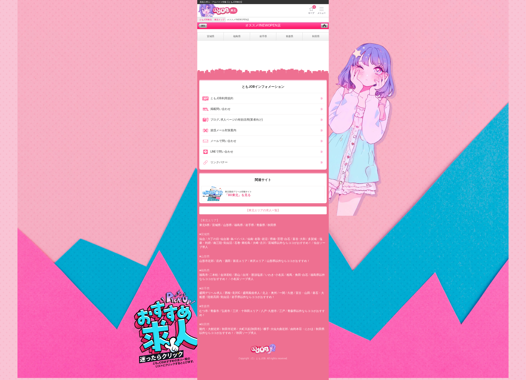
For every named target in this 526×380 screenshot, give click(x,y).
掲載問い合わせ (220, 109)
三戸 (282, 311)
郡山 (237, 274)
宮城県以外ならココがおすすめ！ (289, 242)
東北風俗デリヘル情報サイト (238, 194)
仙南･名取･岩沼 (257, 239)
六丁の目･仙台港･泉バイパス (226, 239)
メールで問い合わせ (223, 141)
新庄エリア (240, 260)
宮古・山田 (303, 292)
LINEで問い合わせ (221, 151)
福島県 (238, 225)
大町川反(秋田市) (250, 329)
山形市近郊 (206, 260)
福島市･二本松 (208, 274)
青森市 (214, 311)
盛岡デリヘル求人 (210, 292)
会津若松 (226, 274)
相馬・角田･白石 (297, 274)
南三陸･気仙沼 (222, 242)
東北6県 (204, 225)
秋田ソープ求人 (246, 332)
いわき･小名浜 (274, 274)
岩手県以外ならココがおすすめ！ (253, 297)
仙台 (202, 239)
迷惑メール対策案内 (223, 130)
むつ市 (203, 311)
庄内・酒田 (223, 260)
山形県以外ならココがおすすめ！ (288, 260)
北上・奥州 (269, 292)
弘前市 (225, 311)
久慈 (290, 292)
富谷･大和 (299, 239)
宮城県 (216, 225)
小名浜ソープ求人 (242, 279)
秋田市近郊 (229, 329)
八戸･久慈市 (269, 311)
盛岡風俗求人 (251, 292)
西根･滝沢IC (232, 292)
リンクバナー (219, 162)
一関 (282, 292)
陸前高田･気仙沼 (218, 297)
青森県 (260, 225)
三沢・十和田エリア (245, 311)
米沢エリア (257, 260)
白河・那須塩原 (253, 274)
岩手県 (249, 225)
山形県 (227, 225)
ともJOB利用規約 (221, 98)
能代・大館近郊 (209, 329)
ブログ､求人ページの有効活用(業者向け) (236, 119)
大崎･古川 (259, 242)
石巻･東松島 (242, 242)
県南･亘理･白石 (280, 239)
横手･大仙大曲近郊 (275, 329)
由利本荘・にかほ (301, 329)
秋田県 (272, 225)
